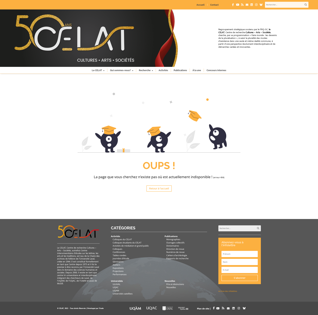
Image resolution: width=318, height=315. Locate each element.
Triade (101, 308)
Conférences (119, 252)
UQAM (116, 290)
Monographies (173, 239)
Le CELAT (97, 70)
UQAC (116, 287)
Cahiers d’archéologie (176, 255)
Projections (118, 271)
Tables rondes (119, 255)
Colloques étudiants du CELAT (127, 242)
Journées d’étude (121, 258)
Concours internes (216, 70)
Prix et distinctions (175, 284)
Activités (163, 70)
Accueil (201, 4)
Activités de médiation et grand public (131, 245)
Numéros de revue (175, 252)
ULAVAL (116, 284)
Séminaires (118, 261)
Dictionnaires (172, 245)
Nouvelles (171, 287)
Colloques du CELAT (122, 239)
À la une (197, 70)
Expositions (118, 268)
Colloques (117, 249)
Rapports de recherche (177, 258)
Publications (180, 70)
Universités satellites (123, 293)
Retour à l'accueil (159, 188)
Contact (214, 4)
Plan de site (203, 308)
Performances (119, 274)
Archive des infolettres (227, 291)
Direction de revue (175, 249)
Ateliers (116, 264)
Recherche (145, 70)
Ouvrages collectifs (175, 242)
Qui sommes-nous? (120, 70)
